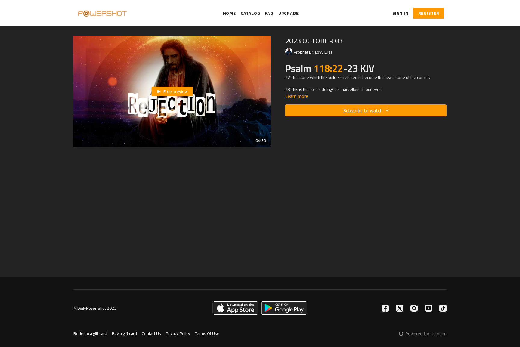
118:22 (328, 68)
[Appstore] (235, 308)
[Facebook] (385, 308)
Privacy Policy (178, 333)
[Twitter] (399, 308)
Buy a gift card (124, 333)
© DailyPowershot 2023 (94, 308)
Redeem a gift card (90, 333)
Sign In (400, 13)
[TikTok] (443, 308)
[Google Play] (284, 308)
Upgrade (288, 13)
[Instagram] (414, 308)
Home (229, 13)
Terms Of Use (207, 333)
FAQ (269, 13)
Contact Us (151, 333)
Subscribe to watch (362, 110)
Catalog (250, 13)
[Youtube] (428, 308)
